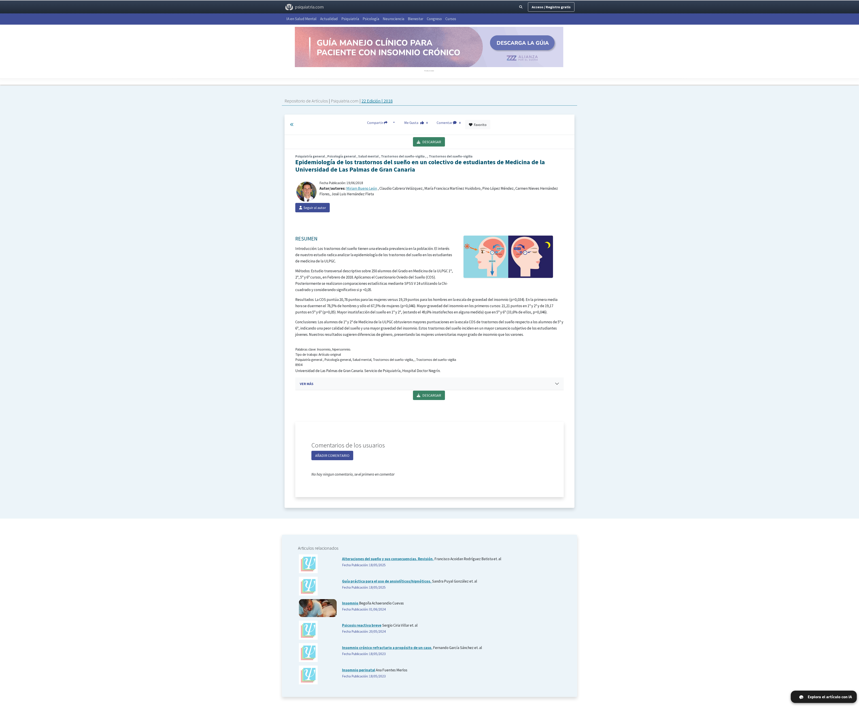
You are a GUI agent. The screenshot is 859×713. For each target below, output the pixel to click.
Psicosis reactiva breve (361, 625)
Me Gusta (416, 122)
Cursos (450, 18)
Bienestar (415, 18)
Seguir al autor (314, 207)
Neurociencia (393, 18)
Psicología (371, 18)
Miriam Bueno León (361, 188)
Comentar (448, 122)
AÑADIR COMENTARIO (332, 455)
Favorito (479, 124)
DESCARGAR (430, 142)
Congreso (434, 18)
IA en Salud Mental (301, 18)
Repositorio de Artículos (306, 101)
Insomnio (350, 603)
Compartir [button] (375, 122)
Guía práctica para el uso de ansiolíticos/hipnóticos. (387, 581)
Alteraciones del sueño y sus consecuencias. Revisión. (388, 558)
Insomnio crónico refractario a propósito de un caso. (387, 647)
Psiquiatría (350, 18)
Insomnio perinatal (358, 670)
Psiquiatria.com (345, 101)
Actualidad (329, 18)
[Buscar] (520, 7)
